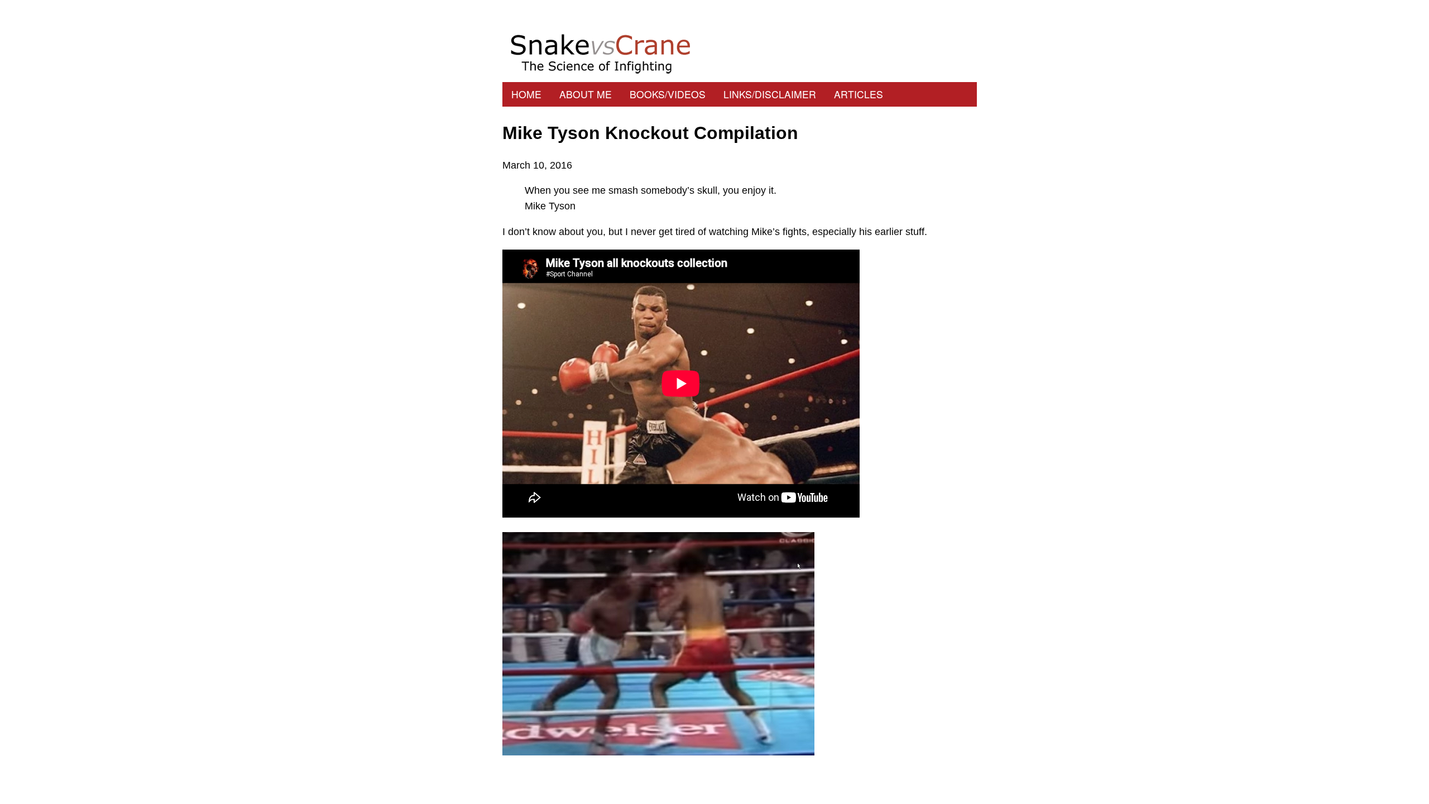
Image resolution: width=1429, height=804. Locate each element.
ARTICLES (858, 94)
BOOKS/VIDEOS (668, 94)
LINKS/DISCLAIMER (769, 94)
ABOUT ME (585, 94)
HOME (526, 94)
